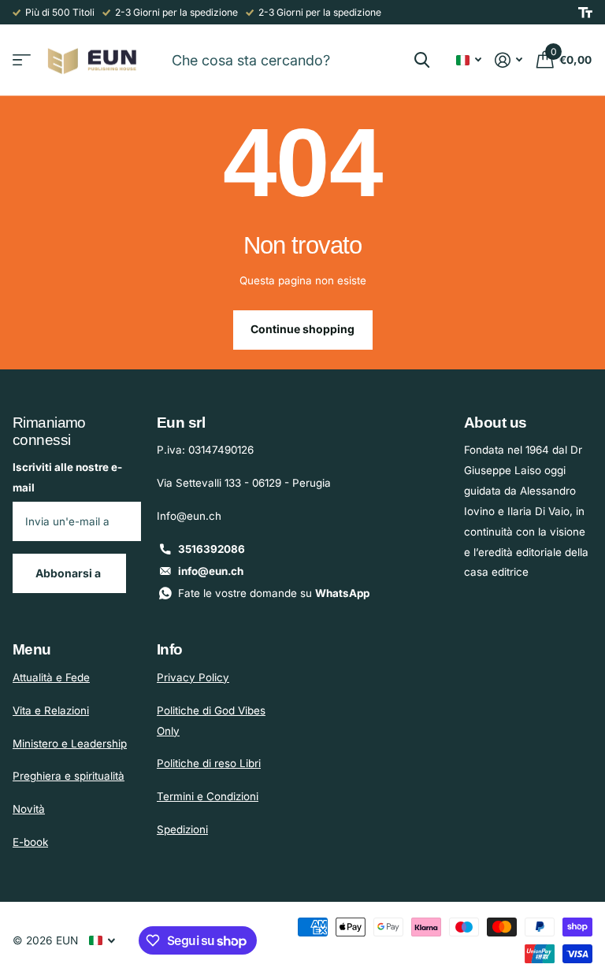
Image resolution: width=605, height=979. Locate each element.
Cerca (422, 60)
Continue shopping (302, 329)
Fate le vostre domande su (273, 593)
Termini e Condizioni (207, 796)
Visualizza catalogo (22, 60)
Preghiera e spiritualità (68, 775)
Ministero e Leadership (70, 743)
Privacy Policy (193, 677)
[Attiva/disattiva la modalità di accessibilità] (585, 12)
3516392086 (211, 549)
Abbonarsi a (69, 573)
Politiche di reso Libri (209, 763)
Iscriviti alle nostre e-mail (67, 477)
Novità (29, 809)
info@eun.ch (210, 571)
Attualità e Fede (51, 677)
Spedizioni (182, 829)
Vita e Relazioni (51, 710)
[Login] (509, 60)
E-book (30, 842)
